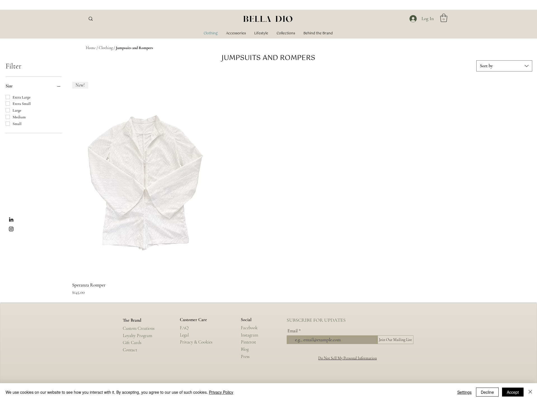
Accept (513, 392)
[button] (443, 18)
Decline (487, 392)
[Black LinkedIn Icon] (11, 219)
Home (91, 48)
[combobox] (504, 65)
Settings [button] (464, 392)
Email (293, 331)
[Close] (530, 392)
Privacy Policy (221, 392)
